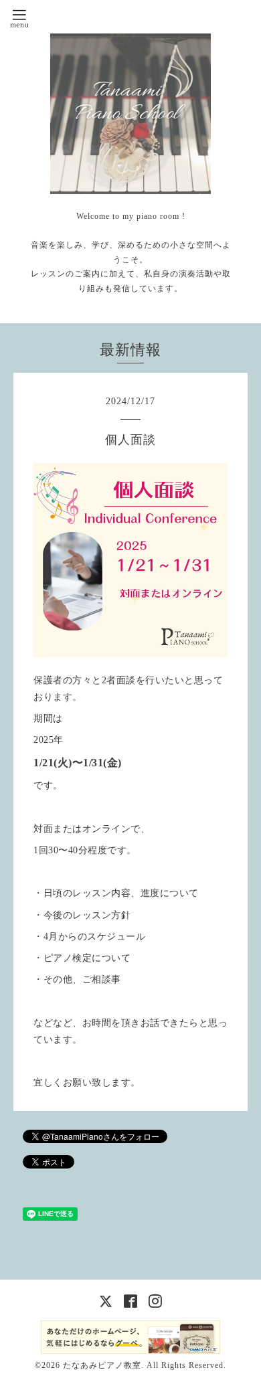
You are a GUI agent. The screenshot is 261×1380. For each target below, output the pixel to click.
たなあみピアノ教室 (102, 1365)
